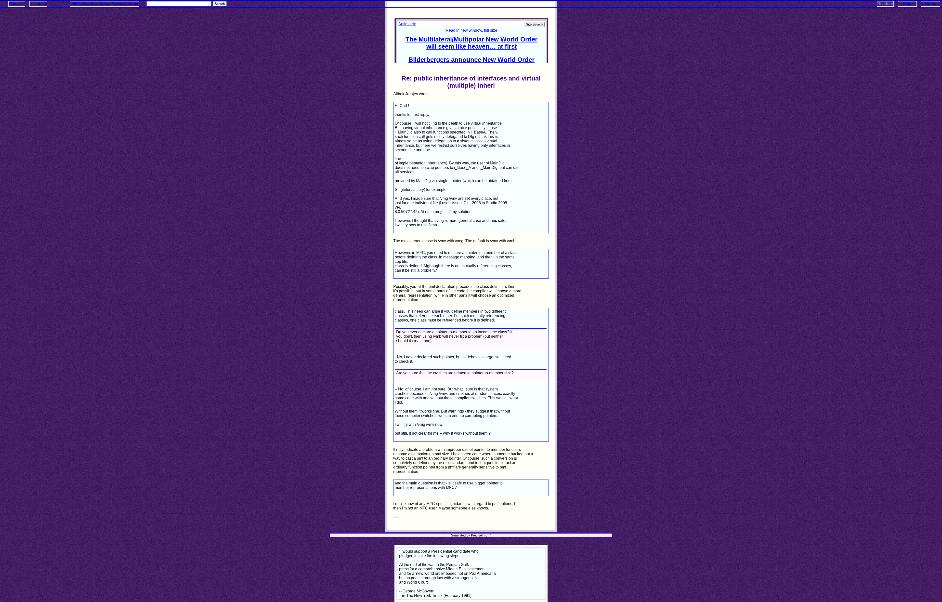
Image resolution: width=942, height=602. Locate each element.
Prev (13, 3)
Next (41, 3)
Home (930, 3)
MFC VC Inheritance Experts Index (104, 3)
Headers (885, 3)
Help (907, 3)
